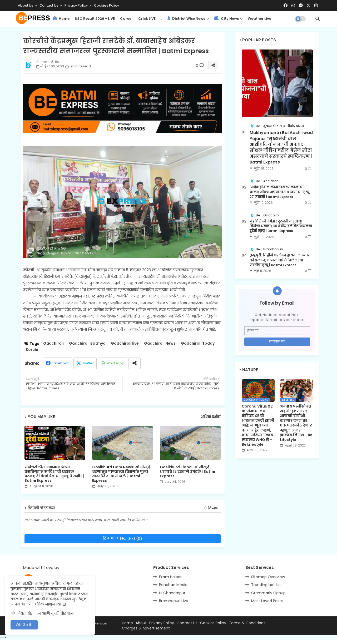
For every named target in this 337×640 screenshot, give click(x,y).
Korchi (32, 349)
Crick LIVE (147, 18)
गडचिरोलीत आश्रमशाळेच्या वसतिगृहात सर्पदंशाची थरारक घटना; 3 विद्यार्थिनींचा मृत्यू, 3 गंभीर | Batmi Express (54, 474)
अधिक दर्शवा (211, 417)
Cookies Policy (106, 5)
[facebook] (285, 5)
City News (229, 18)
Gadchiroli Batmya (87, 343)
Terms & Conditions (247, 623)
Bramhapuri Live (173, 600)
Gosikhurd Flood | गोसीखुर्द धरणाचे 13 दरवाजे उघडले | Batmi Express (187, 471)
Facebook (60, 363)
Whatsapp (115, 363)
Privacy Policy (76, 5)
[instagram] (316, 5)
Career (126, 18)
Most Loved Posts (267, 600)
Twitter (88, 363)
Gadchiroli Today (198, 343)
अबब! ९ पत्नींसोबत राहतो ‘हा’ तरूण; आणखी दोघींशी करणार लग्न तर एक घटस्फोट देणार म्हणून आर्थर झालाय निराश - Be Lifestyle (296, 423)
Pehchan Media (173, 584)
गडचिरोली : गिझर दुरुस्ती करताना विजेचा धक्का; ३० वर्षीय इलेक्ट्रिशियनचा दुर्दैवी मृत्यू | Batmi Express (281, 226)
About (141, 623)
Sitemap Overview (268, 576)
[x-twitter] (308, 5)
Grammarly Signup (268, 593)
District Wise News (188, 18)
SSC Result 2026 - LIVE (95, 18)
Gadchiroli (53, 343)
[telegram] (301, 5)
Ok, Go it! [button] (24, 624)
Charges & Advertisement (146, 628)
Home (64, 18)
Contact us (49, 5)
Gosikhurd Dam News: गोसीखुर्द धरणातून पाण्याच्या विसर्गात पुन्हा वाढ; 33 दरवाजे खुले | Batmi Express (121, 474)
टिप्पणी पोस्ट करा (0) (122, 538)
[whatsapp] (293, 5)
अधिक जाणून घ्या (48, 604)
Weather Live (259, 18)
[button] (317, 18)
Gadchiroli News (160, 343)
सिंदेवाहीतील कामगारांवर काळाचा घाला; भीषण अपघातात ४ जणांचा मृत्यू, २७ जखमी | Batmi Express (280, 192)
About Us (26, 5)
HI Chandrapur (172, 593)
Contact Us (187, 623)
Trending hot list (266, 584)
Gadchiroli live (125, 343)
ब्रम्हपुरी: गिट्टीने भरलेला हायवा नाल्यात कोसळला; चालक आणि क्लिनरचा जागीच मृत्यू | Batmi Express (280, 260)
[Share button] (134, 363)
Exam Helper (170, 576)
